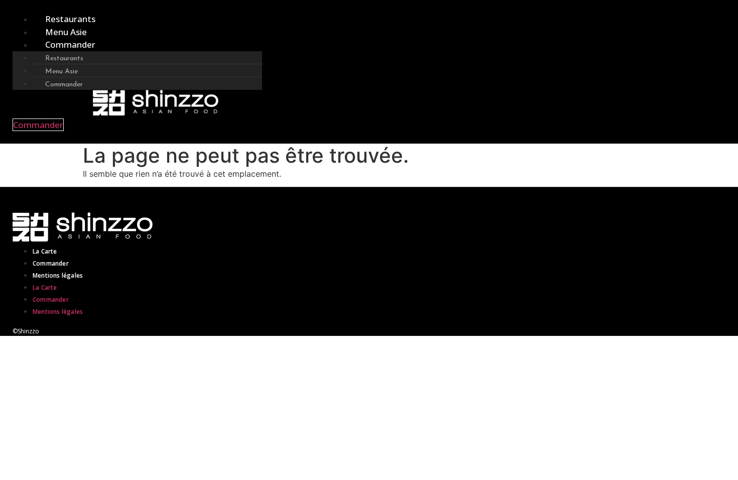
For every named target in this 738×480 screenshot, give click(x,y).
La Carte (45, 251)
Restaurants (70, 19)
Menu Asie (66, 32)
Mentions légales (58, 275)
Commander (70, 44)
